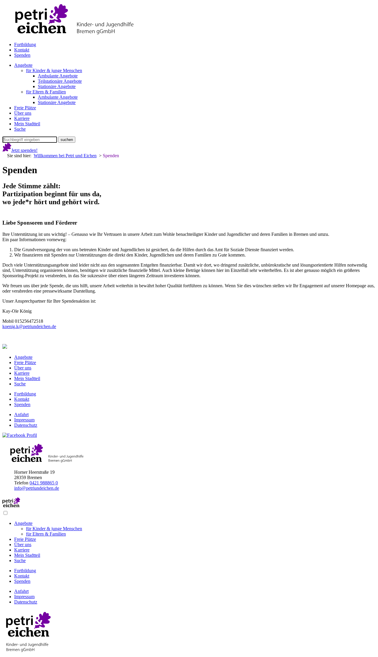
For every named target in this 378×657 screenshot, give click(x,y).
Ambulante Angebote (58, 75)
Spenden (22, 55)
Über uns (22, 113)
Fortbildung (25, 44)
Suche (20, 129)
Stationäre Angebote (57, 86)
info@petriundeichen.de (36, 488)
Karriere (22, 118)
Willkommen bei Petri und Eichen (65, 155)
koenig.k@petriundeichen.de (29, 326)
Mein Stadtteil (27, 123)
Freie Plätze (25, 107)
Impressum (24, 419)
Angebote (23, 65)
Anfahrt (21, 414)
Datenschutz (25, 425)
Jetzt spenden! (24, 150)
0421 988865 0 (44, 482)
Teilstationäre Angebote (60, 81)
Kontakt (21, 49)
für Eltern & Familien (46, 91)
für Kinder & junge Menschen (54, 70)
